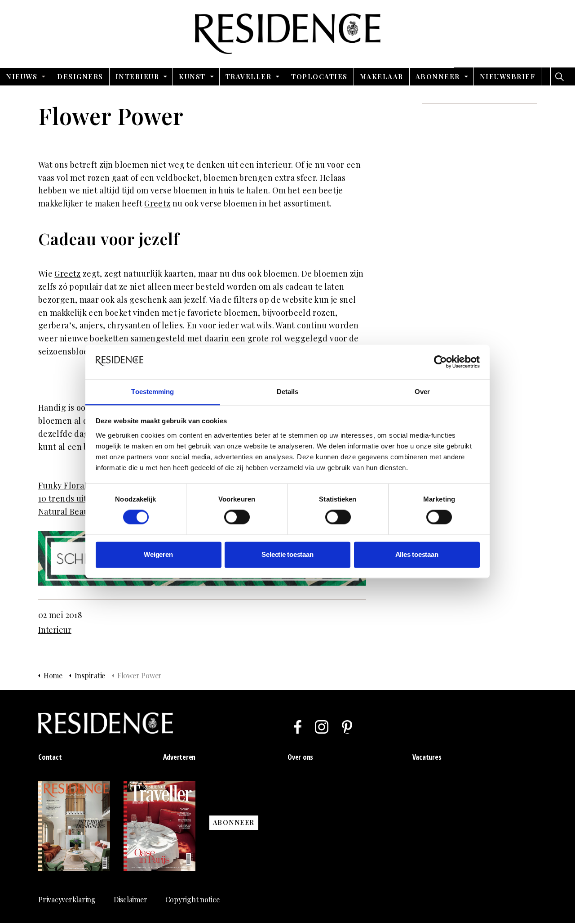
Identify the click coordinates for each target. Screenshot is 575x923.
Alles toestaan (416, 554)
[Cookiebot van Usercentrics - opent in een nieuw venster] (440, 362)
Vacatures (427, 757)
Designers (80, 76)
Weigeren (158, 554)
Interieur (137, 76)
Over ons (300, 757)
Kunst (192, 76)
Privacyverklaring (67, 899)
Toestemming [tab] (152, 391)
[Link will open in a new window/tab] (297, 727)
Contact (50, 757)
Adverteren (179, 757)
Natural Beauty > (70, 511)
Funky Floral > (66, 485)
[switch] (237, 517)
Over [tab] (422, 391)
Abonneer (438, 76)
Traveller (249, 76)
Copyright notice (192, 899)
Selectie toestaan (287, 554)
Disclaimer (130, 899)
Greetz (157, 203)
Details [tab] (288, 391)
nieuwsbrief (507, 76)
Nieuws (21, 76)
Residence (287, 33)
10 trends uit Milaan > (80, 498)
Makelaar (381, 76)
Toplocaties (319, 76)
